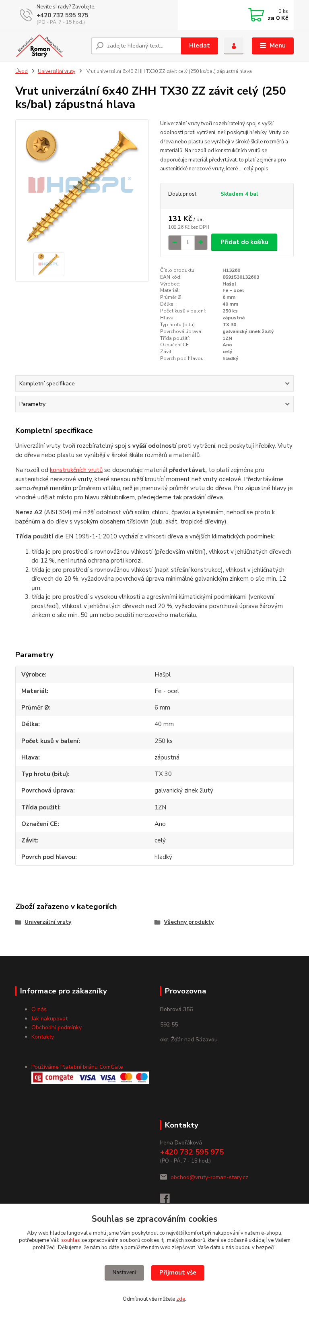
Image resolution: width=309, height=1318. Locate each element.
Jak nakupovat (49, 1018)
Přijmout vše (177, 1272)
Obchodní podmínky (56, 1027)
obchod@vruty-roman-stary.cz (209, 1177)
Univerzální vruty (56, 71)
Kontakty (42, 1037)
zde (180, 1299)
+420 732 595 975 (63, 15)
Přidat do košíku (244, 242)
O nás (39, 1009)
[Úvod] (50, 46)
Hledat (199, 45)
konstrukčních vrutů (76, 470)
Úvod (21, 71)
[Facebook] (168, 1200)
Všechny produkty (189, 922)
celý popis (256, 168)
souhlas (70, 1240)
